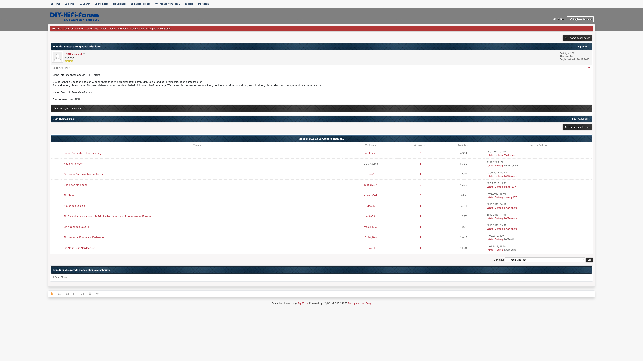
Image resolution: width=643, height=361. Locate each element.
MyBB (327, 303)
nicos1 (370, 174)
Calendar (121, 3)
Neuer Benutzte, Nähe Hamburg (82, 153)
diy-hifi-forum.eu (65, 28)
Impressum (203, 3)
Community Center (96, 28)
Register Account (582, 19)
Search (86, 3)
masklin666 (370, 226)
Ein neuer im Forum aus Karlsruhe (84, 237)
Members (103, 3)
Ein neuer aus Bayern (76, 226)
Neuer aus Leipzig (74, 205)
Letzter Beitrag (494, 155)
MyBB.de (303, 303)
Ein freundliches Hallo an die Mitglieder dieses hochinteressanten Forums (107, 216)
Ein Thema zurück (65, 118)
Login (560, 19)
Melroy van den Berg (359, 303)
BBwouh (371, 248)
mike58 (370, 216)
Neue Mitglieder (73, 163)
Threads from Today (169, 3)
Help (190, 3)
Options (583, 46)
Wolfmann (370, 153)
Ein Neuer (69, 195)
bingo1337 (370, 184)
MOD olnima (510, 176)
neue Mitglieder (118, 28)
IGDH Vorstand (73, 54)
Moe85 (371, 205)
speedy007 (370, 195)
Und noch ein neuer (75, 184)
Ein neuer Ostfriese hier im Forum (84, 174)
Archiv (80, 28)
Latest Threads (142, 3)
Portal (71, 3)
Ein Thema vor (580, 118)
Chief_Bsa (371, 237)
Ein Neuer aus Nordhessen (79, 248)
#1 (589, 68)
